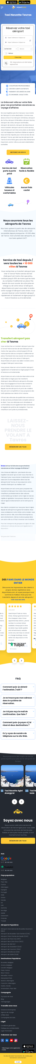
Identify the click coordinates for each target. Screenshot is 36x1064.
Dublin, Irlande (6, 986)
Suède (3, 913)
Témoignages (5, 1002)
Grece (3, 466)
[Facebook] (2, 1040)
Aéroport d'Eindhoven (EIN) (10, 952)
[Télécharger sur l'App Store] (12, 2)
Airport (21, 7)
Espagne (4, 890)
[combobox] (18, 38)
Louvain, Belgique (6, 968)
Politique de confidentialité (10, 1028)
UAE (2, 905)
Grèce (3, 898)
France (3, 885)
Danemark (4, 916)
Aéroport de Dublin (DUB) (10, 954)
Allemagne (4, 887)
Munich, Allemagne (7, 981)
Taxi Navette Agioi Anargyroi (14, 792)
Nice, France (5, 973)
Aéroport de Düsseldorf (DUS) (11, 947)
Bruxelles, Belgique (7, 963)
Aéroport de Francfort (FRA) (11, 949)
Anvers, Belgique (6, 965)
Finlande (4, 918)
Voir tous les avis (18, 600)
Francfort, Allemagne (8, 983)
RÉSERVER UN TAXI (18, 447)
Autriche (4, 908)
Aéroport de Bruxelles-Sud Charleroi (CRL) (15, 934)
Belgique (4, 879)
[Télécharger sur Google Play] (24, 2)
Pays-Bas (4, 882)
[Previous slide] (14, 660)
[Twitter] (6, 1040)
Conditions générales (8, 1026)
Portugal (4, 892)
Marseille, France (6, 975)
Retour (10, 53)
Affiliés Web (5, 1015)
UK (2, 903)
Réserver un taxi (18, 841)
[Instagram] (15, 1040)
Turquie (3, 921)
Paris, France (5, 970)
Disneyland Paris (6, 978)
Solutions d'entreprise (8, 1010)
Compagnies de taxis (8, 1018)
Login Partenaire (6, 1031)
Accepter (18, 1062)
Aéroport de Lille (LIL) (8, 944)
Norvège (4, 910)
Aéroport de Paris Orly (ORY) (11, 939)
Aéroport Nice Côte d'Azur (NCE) (12, 941)
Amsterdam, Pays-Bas (8, 988)
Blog (2, 999)
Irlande (3, 900)
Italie (2, 895)
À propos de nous (7, 997)
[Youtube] (11, 1040)
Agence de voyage (7, 1012)
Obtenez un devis (18, 152)
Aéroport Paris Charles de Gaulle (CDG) (14, 936)
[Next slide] (21, 660)
